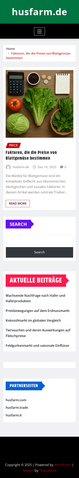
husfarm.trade (17, 407)
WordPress (62, 465)
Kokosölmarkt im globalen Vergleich (33, 320)
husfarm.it (14, 415)
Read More (18, 203)
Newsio (28, 470)
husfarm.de (39, 11)
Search (18, 224)
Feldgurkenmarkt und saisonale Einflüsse (37, 345)
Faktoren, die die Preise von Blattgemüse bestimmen (31, 155)
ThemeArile (48, 470)
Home (10, 49)
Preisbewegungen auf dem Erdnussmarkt (37, 310)
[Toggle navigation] (39, 31)
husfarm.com (16, 400)
